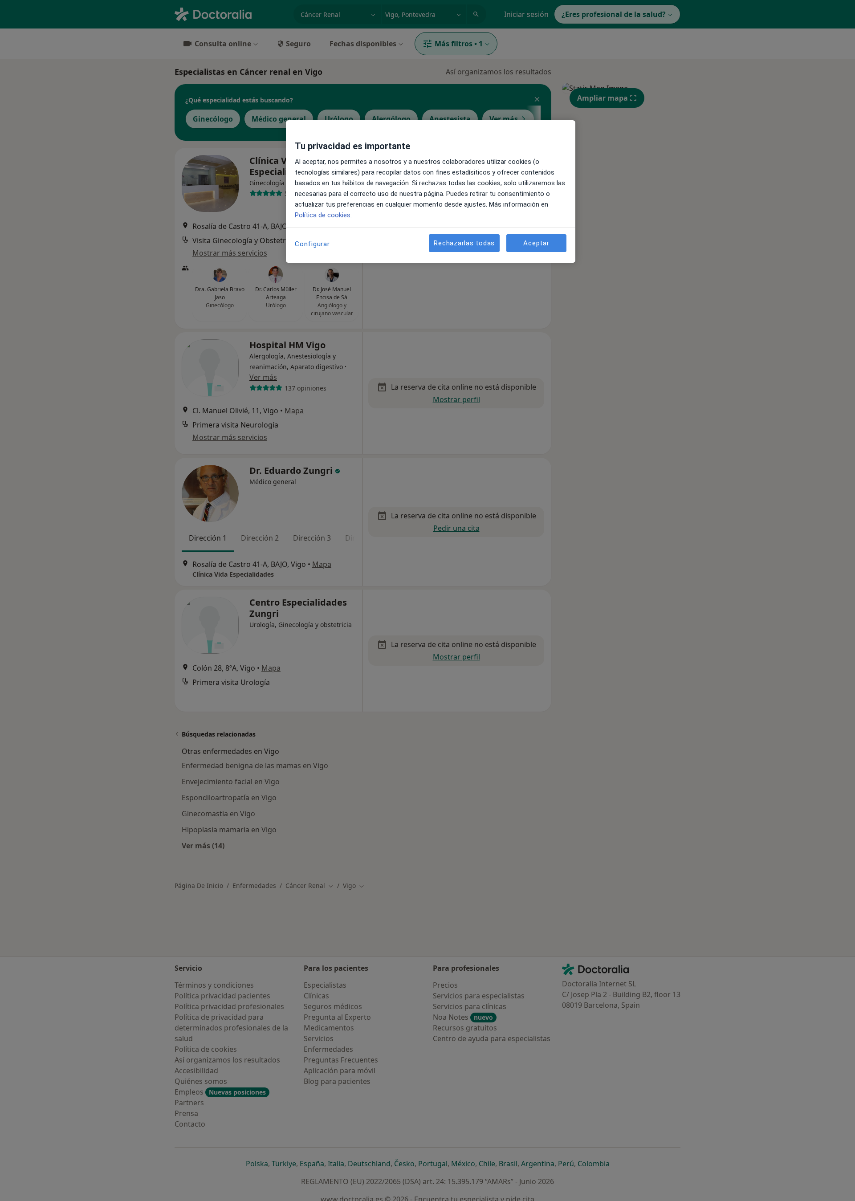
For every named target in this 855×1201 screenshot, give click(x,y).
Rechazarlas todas (464, 243)
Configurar (312, 244)
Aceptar (536, 243)
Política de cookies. (323, 215)
